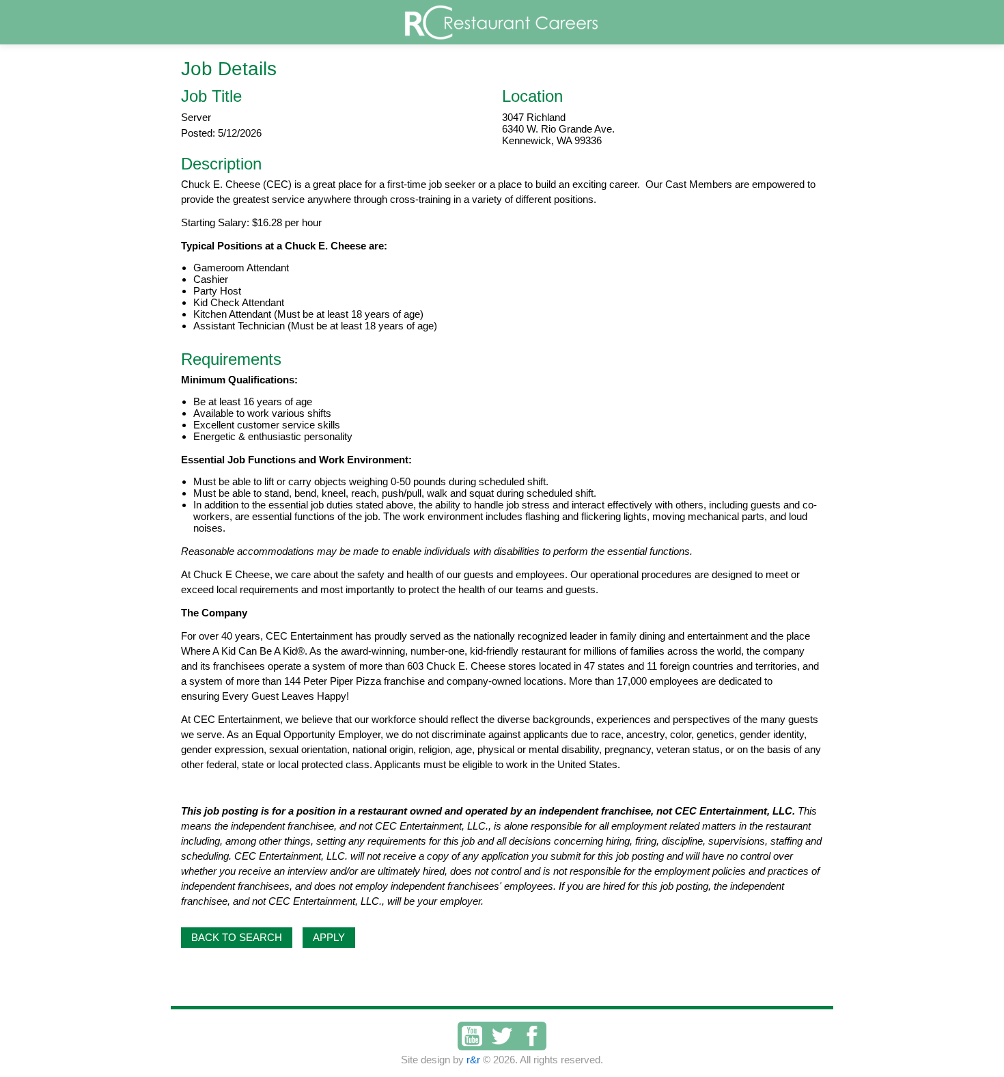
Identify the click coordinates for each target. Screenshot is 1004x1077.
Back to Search (236, 937)
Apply (329, 937)
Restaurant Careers (528, 22)
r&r (473, 1059)
